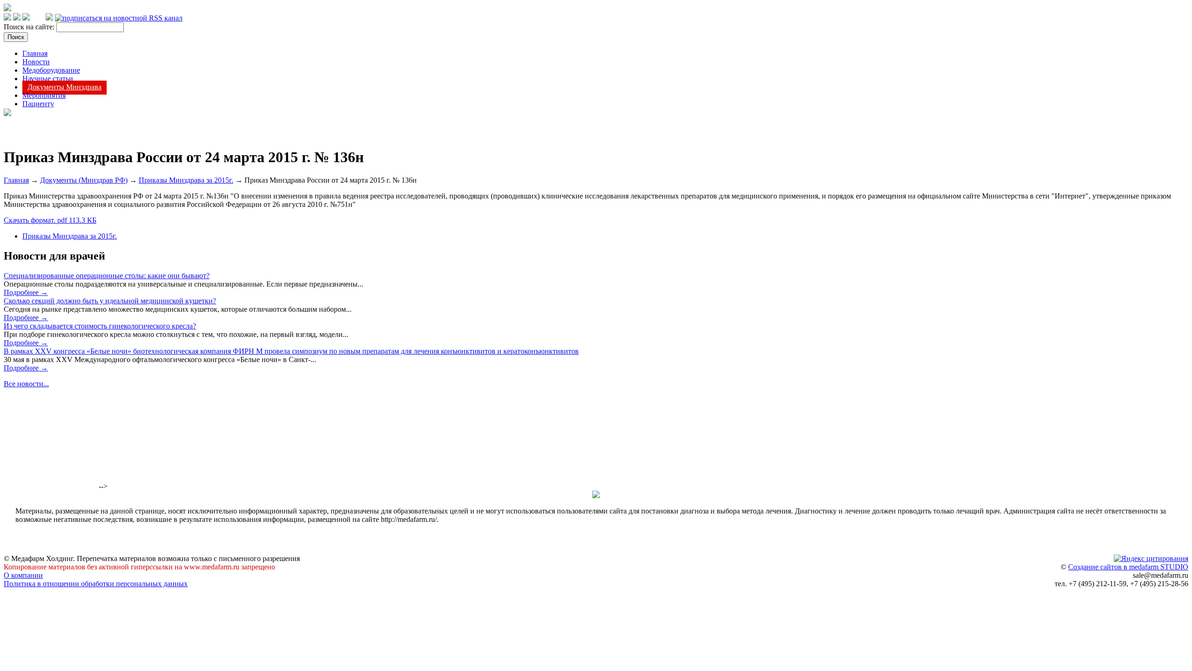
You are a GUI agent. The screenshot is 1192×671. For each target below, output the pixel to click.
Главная (34, 53)
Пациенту (38, 104)
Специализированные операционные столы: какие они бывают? (107, 276)
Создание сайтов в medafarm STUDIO (1128, 567)
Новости (36, 62)
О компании (23, 575)
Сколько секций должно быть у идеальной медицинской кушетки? (110, 301)
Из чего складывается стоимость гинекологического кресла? (100, 326)
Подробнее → (26, 292)
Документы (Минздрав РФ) (84, 180)
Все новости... (26, 384)
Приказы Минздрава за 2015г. (186, 180)
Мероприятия (44, 95)
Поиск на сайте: (30, 27)
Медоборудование (51, 70)
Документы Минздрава (64, 87)
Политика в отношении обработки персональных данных (96, 584)
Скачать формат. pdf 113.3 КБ (50, 220)
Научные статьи (47, 78)
